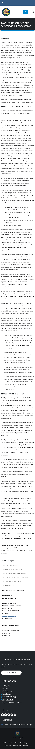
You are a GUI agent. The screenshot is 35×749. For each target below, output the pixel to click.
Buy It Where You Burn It (12, 702)
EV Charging (7, 691)
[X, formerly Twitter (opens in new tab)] (5, 714)
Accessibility (8, 745)
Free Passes (6, 694)
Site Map (26, 745)
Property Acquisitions (10, 565)
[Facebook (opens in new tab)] (2, 714)
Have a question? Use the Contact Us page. (18, 724)
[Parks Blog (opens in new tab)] (15, 714)
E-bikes (5, 688)
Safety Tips (6, 685)
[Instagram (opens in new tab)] (11, 714)
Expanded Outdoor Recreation (13, 569)
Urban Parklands (9, 585)
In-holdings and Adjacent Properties (15, 573)
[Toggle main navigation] (25, 12)
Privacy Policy (23, 743)
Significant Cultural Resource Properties (16, 577)
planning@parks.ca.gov (9, 616)
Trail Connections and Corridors (13, 581)
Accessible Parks (17, 745)
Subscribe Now (14, 672)
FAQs (5, 743)
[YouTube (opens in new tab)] (8, 714)
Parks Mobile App (9, 697)
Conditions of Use (13, 743)
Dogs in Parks (7, 699)
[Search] (32, 12)
